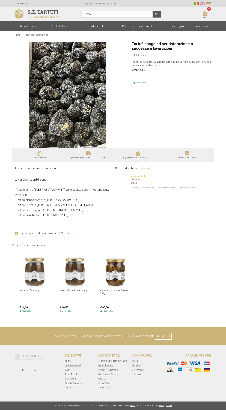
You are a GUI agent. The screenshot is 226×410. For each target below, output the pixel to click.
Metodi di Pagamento (108, 370)
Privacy (101, 378)
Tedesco (208, 4)
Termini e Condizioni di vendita (112, 361)
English (202, 4)
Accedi (135, 361)
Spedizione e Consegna (109, 374)
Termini (169, 406)
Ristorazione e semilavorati (137, 26)
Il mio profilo (137, 374)
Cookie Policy (104, 383)
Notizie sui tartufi (73, 365)
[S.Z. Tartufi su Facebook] (23, 370)
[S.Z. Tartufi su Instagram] (35, 370)
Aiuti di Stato (104, 387)
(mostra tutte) (144, 168)
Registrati (136, 365)
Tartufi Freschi (28, 26)
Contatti (68, 387)
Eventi (68, 370)
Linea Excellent (95, 26)
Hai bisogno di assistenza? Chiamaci (99, 3)
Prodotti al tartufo (61, 26)
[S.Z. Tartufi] (37, 14)
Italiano (196, 4)
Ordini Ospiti (138, 370)
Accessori (202, 26)
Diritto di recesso (106, 365)
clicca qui (163, 336)
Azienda (69, 361)
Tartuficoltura (71, 378)
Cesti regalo (177, 26)
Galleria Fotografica (74, 383)
